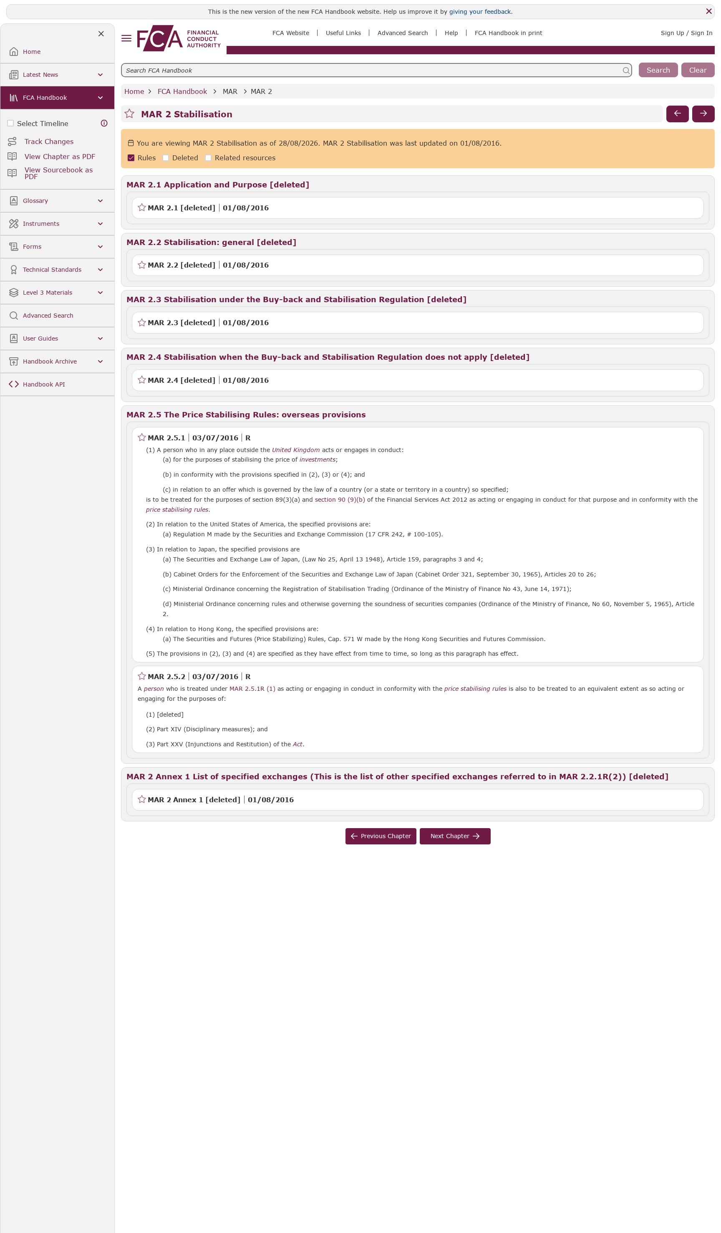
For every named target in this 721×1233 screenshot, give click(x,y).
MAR (230, 91)
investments (317, 459)
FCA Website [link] (290, 32)
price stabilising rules (177, 510)
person (154, 689)
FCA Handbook (182, 91)
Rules (147, 158)
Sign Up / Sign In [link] (687, 32)
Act (298, 744)
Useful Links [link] (343, 32)
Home (134, 91)
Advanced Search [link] (403, 32)
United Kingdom (296, 450)
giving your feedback (480, 11)
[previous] (677, 114)
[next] (703, 114)
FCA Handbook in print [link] (508, 32)
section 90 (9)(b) (340, 499)
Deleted (185, 158)
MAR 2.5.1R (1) (252, 688)
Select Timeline (42, 123)
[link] (179, 38)
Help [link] (451, 32)
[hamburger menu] (126, 38)
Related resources (245, 158)
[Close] (709, 11)
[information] (104, 123)
